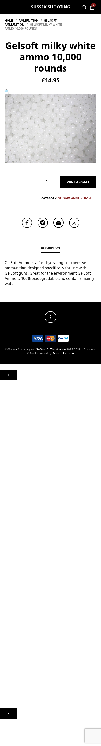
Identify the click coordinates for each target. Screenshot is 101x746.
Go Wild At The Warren (51, 349)
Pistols (4, 479)
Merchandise (8, 623)
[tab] (50, 248)
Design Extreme (63, 353)
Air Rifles (6, 425)
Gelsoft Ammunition (74, 198)
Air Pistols (6, 450)
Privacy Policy (9, 699)
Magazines (7, 596)
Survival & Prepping (13, 616)
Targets (5, 578)
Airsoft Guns (8, 492)
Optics (4, 383)
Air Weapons (8, 421)
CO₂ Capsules (9, 546)
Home (9, 21)
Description (50, 248)
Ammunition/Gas (11, 535)
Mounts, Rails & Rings (14, 389)
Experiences (8, 659)
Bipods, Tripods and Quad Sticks (21, 609)
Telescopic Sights (11, 403)
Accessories (8, 528)
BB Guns (5, 475)
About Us (6, 641)
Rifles (3, 486)
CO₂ (2, 429)
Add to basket (78, 182)
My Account (7, 665)
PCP (2, 436)
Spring (4, 443)
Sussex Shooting (50, 7)
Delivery (5, 686)
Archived (6, 416)
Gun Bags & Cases (12, 603)
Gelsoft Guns (8, 511)
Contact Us (7, 652)
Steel (3, 564)
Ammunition (29, 21)
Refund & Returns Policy (15, 693)
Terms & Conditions (13, 706)
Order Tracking (9, 672)
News (3, 645)
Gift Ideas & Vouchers (14, 627)
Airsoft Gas (7, 571)
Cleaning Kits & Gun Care (16, 589)
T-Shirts (5, 634)
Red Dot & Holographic (15, 410)
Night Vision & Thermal (15, 396)
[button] (9, 7)
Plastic (4, 558)
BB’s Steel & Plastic (12, 553)
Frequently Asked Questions (18, 679)
